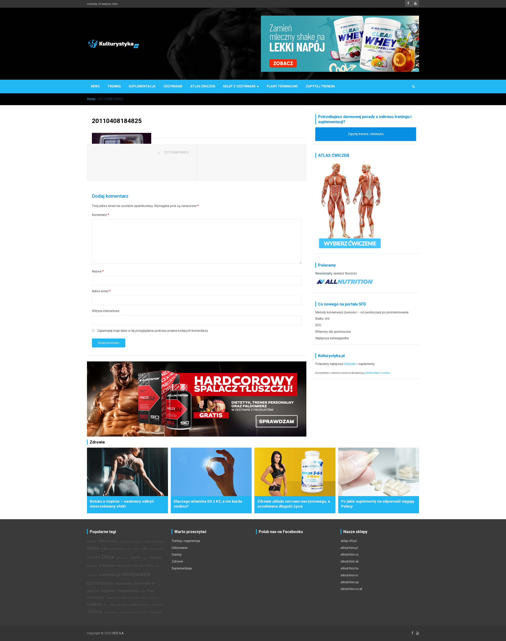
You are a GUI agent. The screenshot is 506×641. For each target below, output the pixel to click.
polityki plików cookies (377, 372)
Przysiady (154, 598)
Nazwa (98, 271)
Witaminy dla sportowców (333, 332)
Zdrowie (177, 561)
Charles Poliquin (156, 549)
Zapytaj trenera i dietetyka (365, 134)
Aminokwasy (107, 541)
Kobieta (155, 558)
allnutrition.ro (349, 575)
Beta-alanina (158, 541)
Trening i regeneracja (186, 541)
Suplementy (157, 605)
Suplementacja (142, 86)
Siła (112, 604)
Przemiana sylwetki (138, 598)
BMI (129, 549)
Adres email (101, 291)
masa (149, 566)
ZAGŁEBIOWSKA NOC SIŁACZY (133, 612)
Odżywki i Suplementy (119, 590)
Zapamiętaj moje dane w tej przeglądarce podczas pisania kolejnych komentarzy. (152, 331)
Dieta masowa (122, 558)
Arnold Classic (126, 541)
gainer (136, 558)
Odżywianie (172, 86)
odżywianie (123, 583)
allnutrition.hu (350, 568)
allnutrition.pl (349, 548)
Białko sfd (322, 318)
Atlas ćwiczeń (202, 86)
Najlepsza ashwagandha (332, 338)
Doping (176, 554)
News (95, 86)
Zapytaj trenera (320, 86)
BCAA (147, 541)
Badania (139, 541)
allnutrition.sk (350, 561)
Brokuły (136, 549)
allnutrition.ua (350, 582)
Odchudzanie (100, 583)
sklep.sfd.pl (349, 541)
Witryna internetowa (105, 311)
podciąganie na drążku (116, 598)
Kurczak (138, 566)
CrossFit (93, 558)
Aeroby (91, 541)
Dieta (108, 557)
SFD (318, 325)
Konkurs (92, 566)
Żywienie (155, 612)
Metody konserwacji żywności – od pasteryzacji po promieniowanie (362, 312)
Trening (114, 86)
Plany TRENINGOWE (282, 86)
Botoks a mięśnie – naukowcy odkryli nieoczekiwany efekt (122, 504)
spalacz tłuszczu (345, 273)
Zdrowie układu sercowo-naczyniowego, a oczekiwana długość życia (293, 504)
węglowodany (110, 612)
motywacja (110, 574)
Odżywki (350, 364)
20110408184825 (176, 152)
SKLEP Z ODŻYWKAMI (239, 86)
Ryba (105, 605)
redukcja (94, 604)
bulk (144, 548)
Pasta (142, 591)
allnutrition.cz (350, 554)
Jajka (145, 558)
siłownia (121, 604)
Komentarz (100, 215)
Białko (93, 548)
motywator (136, 574)
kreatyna (106, 565)
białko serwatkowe (113, 548)
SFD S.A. (118, 633)
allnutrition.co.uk (352, 589)
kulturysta (123, 566)
